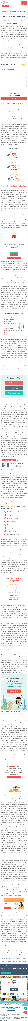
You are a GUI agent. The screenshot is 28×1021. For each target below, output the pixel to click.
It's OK (11, 1010)
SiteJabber (15, 599)
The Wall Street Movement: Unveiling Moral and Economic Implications (14, 959)
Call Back (23, 3)
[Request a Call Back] (25, 1012)
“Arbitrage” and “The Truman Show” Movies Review (13, 961)
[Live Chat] (25, 1008)
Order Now (6, 973)
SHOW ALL (14, 989)
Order (5, 5)
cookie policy (11, 1008)
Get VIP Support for (14, 777)
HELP (14, 251)
